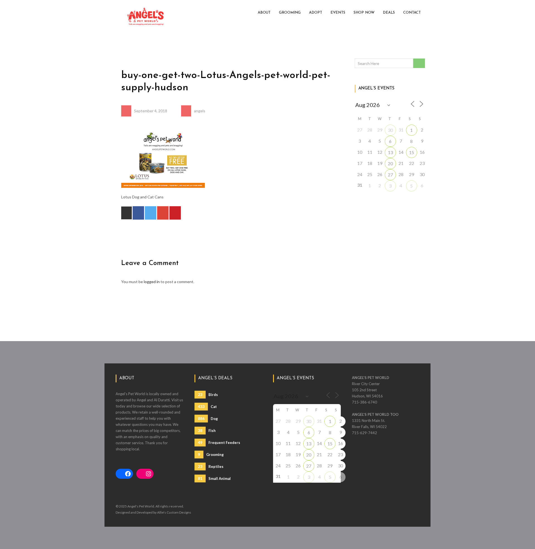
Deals (389, 12)
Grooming (290, 12)
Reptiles (210, 466)
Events (337, 12)
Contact (412, 12)
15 (411, 152)
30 (390, 130)
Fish (207, 430)
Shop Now (364, 12)
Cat (207, 406)
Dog (208, 418)
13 (390, 152)
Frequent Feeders (219, 442)
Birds (208, 394)
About (264, 12)
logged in (152, 281)
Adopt (315, 12)
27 (390, 174)
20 (390, 163)
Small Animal (214, 478)
